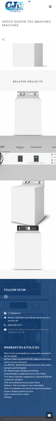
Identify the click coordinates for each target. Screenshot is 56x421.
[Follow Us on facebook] (6, 297)
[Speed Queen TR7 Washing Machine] (28, 237)
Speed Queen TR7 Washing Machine (28, 262)
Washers (14, 31)
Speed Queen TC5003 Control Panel (28, 172)
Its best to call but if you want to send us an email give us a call (28, 330)
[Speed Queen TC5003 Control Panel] (28, 147)
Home (5, 31)
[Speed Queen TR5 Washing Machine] (28, 54)
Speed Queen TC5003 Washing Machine (28, 128)
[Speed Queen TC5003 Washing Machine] (28, 103)
